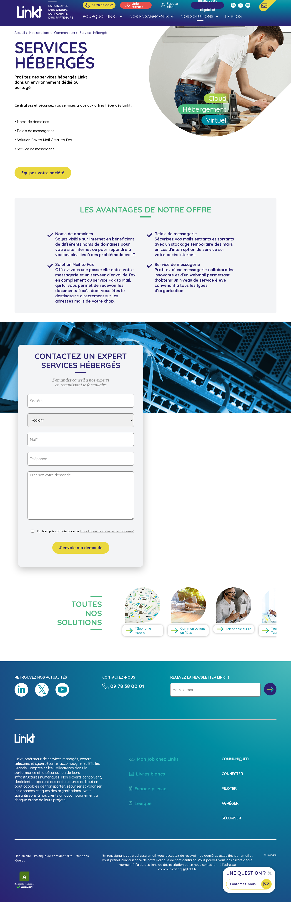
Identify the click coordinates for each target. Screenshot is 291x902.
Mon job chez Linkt (157, 759)
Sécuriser (231, 818)
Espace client (172, 5)
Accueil (20, 33)
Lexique (143, 803)
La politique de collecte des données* (107, 531)
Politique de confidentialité (53, 856)
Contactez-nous (243, 884)
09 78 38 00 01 (102, 5)
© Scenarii (270, 855)
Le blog (233, 16)
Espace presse (150, 788)
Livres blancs (150, 774)
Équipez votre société (42, 172)
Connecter (232, 773)
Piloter (229, 788)
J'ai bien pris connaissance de (85, 531)
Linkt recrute (137, 5)
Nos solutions (39, 33)
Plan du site (23, 856)
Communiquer (64, 33)
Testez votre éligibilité (207, 5)
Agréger (230, 803)
